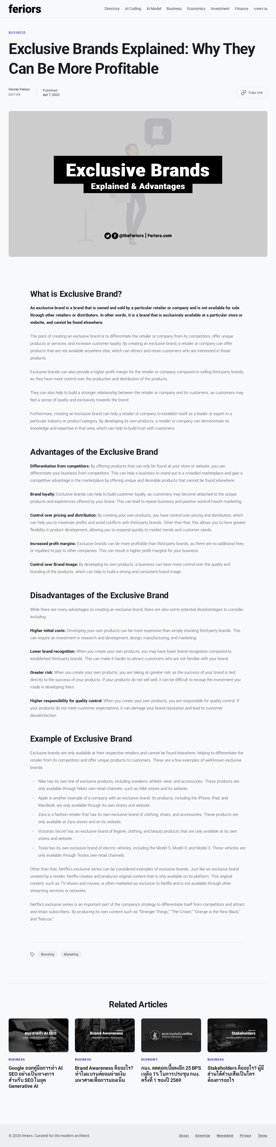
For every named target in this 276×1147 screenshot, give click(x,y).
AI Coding (133, 8)
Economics (196, 8)
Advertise (202, 1136)
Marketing (71, 954)
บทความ (260, 8)
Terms (262, 1136)
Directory (112, 8)
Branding (47, 954)
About (184, 1136)
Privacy (245, 1136)
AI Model (154, 8)
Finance (241, 8)
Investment (220, 8)
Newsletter (225, 1136)
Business (174, 8)
